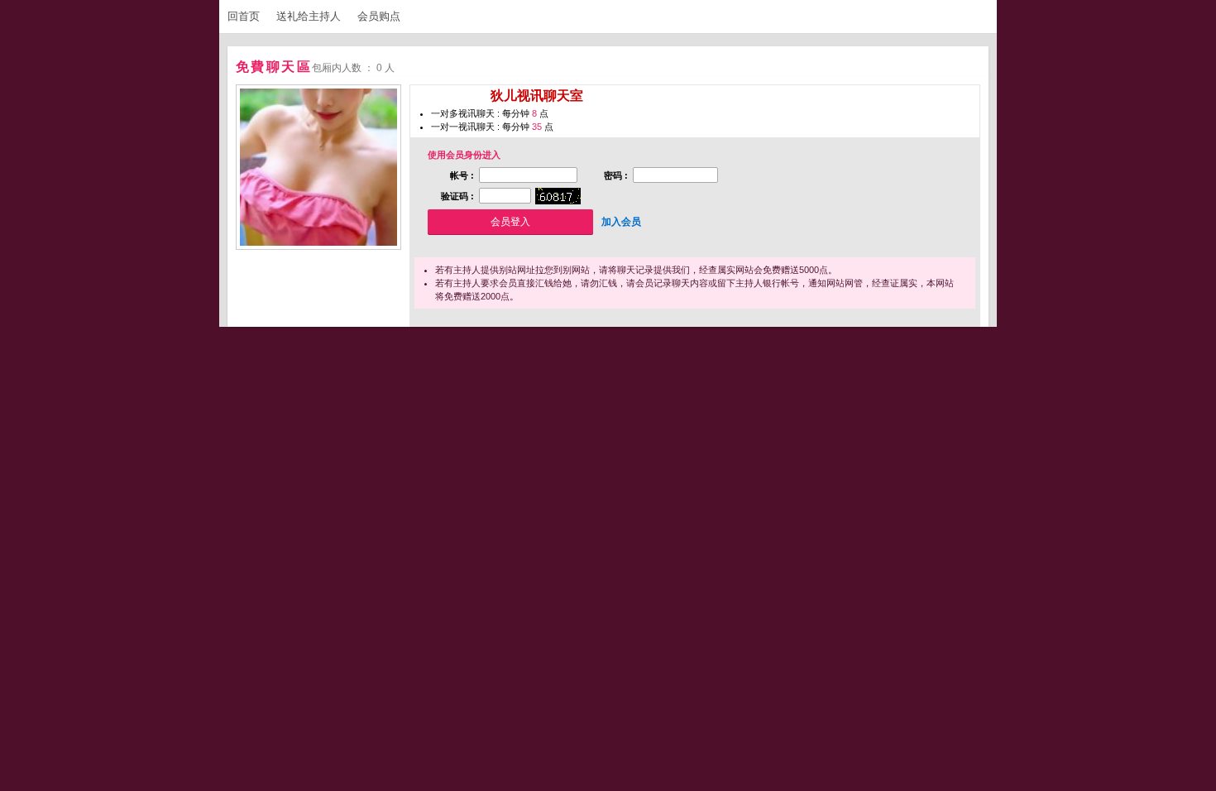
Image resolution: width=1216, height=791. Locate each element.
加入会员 (621, 222)
